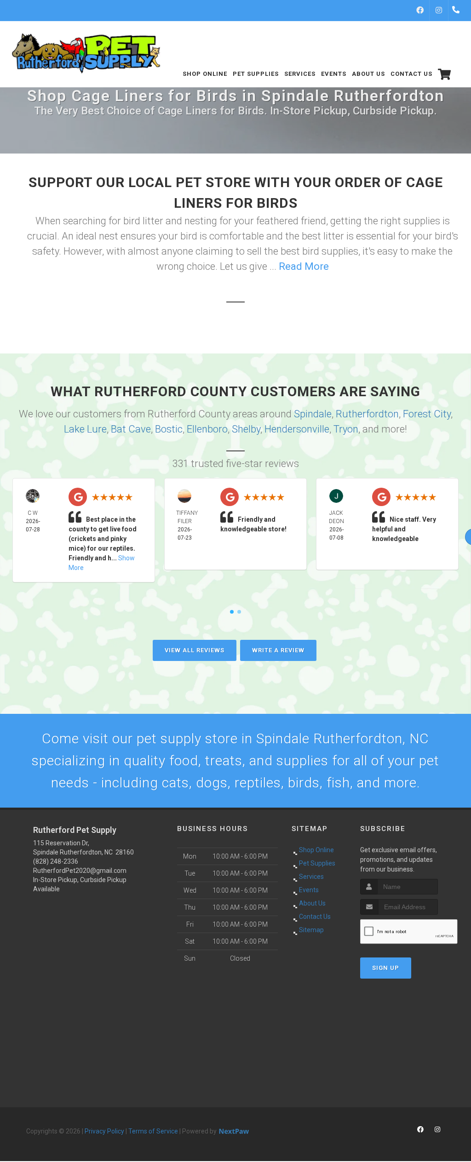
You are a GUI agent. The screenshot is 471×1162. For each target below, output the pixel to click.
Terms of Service (153, 1131)
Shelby (246, 429)
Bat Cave (131, 429)
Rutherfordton (367, 414)
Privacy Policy (104, 1131)
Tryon (345, 429)
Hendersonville (296, 429)
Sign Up (385, 967)
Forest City (427, 414)
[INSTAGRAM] (439, 10)
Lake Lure (85, 429)
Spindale (313, 414)
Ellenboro (207, 429)
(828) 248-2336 (55, 861)
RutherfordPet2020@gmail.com (79, 870)
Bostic (169, 429)
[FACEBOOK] (420, 10)
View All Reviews (194, 650)
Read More (304, 266)
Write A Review (278, 650)
